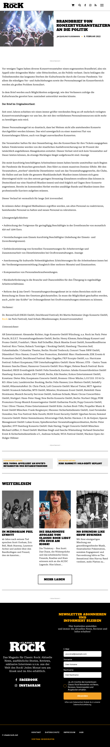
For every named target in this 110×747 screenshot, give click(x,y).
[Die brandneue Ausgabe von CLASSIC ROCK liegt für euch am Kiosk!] (55, 509)
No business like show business (90, 533)
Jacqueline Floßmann (68, 36)
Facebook (28, 679)
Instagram (30, 685)
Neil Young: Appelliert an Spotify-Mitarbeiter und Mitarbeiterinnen (25, 464)
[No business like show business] (92, 509)
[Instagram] (90, 5)
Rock (5, 319)
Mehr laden (54, 579)
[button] (79, 5)
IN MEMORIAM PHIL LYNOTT (17, 533)
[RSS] (95, 5)
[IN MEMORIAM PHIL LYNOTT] (18, 509)
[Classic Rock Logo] (13, 5)
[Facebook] (85, 5)
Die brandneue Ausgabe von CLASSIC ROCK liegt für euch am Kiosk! (55, 538)
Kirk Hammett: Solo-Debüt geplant (80, 463)
